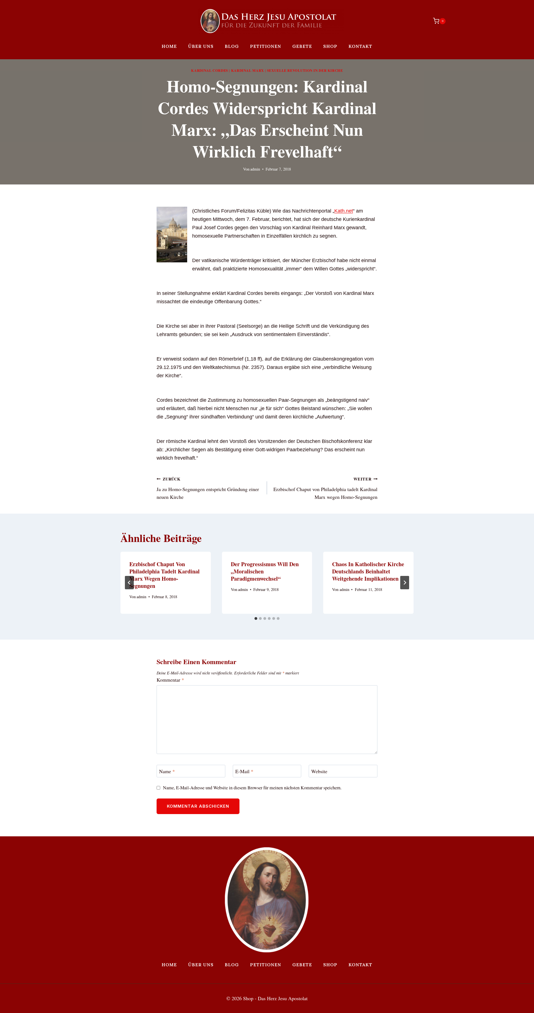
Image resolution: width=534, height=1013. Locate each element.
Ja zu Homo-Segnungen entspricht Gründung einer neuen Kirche (208, 488)
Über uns (201, 46)
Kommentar (170, 680)
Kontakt (360, 46)
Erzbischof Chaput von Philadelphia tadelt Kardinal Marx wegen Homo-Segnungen (325, 488)
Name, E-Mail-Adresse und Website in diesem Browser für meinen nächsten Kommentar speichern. (252, 788)
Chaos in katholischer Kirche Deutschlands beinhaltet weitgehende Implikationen (368, 571)
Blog (232, 46)
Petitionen (265, 46)
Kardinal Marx (247, 70)
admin (255, 169)
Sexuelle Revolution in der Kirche (305, 70)
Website (319, 771)
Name (167, 771)
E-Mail (244, 771)
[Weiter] (404, 582)
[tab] (255, 618)
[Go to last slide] (129, 582)
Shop (330, 46)
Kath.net (343, 211)
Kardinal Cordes (209, 70)
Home (169, 46)
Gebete (302, 46)
